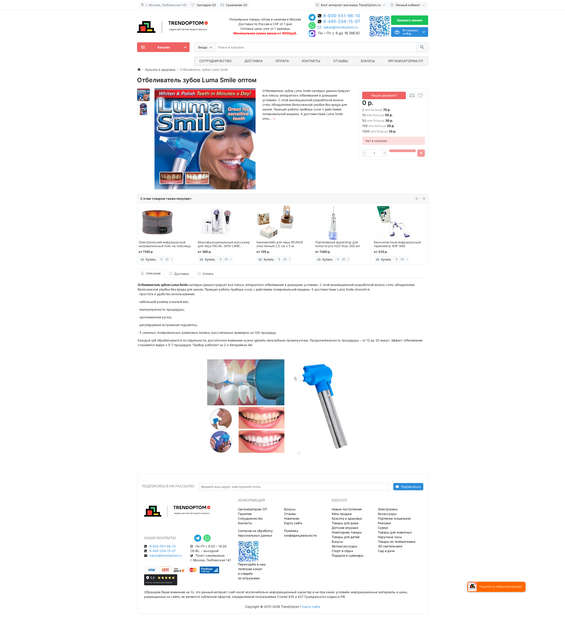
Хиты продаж (342, 514)
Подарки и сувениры (347, 555)
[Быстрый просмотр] (167, 259)
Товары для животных (395, 532)
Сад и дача (386, 551)
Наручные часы (390, 537)
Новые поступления (347, 509)
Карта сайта (293, 523)
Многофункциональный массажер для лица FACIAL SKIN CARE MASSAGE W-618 (224, 244)
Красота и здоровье (347, 518)
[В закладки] (420, 95)
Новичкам (291, 518)
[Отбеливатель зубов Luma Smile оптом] (205, 138)
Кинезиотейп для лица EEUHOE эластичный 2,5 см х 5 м (279, 244)
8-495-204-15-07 (341, 22)
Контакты (311, 61)
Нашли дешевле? (384, 95)
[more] (172, 259)
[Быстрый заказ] (421, 153)
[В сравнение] (411, 95)
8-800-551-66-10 (341, 16)
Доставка (254, 61)
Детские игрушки (345, 528)
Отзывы (340, 61)
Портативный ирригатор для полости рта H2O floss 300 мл (337, 244)
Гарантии (245, 514)
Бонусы (368, 61)
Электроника (387, 509)
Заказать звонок (409, 20)
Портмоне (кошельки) (394, 518)
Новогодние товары (347, 532)
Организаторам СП (252, 509)
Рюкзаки (384, 523)
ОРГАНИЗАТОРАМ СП (405, 61)
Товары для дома (345, 523)
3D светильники (390, 546)
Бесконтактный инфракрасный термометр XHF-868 (397, 244)
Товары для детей (345, 537)
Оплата (282, 61)
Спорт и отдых (342, 551)
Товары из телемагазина (396, 541)
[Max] (312, 33)
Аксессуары (387, 514)
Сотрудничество (250, 518)
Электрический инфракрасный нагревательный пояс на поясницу (165, 244)
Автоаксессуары (344, 546)
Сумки (383, 528)
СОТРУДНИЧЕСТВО (215, 61)
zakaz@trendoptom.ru (340, 27)
